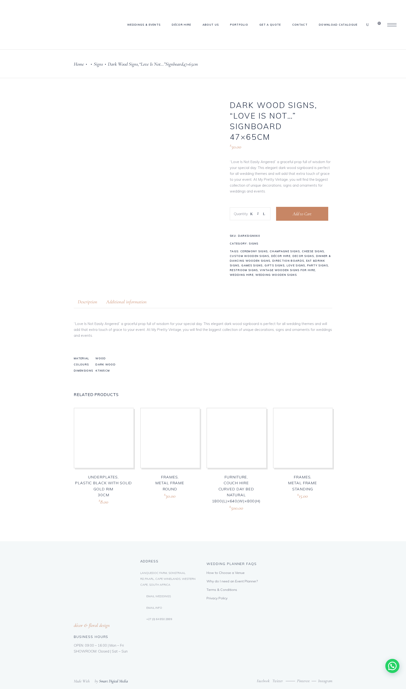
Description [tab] (87, 302)
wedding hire (242, 274)
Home (79, 64)
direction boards (288, 260)
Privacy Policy (217, 598)
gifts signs (275, 265)
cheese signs (313, 251)
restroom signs (244, 270)
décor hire (280, 256)
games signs (252, 265)
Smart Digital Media (113, 681)
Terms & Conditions (222, 590)
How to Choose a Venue (226, 573)
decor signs (303, 256)
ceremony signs (254, 251)
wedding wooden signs (276, 274)
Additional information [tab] (126, 302)
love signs (296, 265)
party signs (317, 265)
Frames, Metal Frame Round (169, 483)
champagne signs (285, 251)
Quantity (241, 214)
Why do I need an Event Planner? (232, 581)
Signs (98, 64)
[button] (392, 666)
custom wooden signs (249, 256)
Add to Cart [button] (94, 507)
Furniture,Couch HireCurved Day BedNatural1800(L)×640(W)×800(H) (236, 489)
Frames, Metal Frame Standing (302, 483)
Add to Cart (302, 213)
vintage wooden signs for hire (287, 270)
